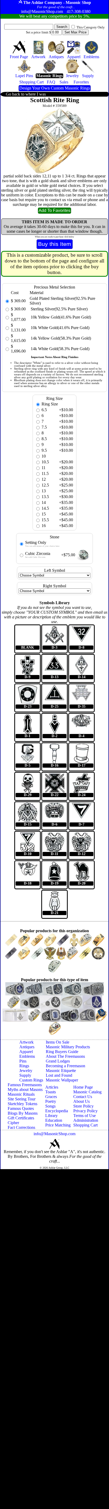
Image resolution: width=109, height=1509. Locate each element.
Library (51, 1115)
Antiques (26, 1047)
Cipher (13, 1122)
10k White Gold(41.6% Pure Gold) (59, 327)
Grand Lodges (58, 1061)
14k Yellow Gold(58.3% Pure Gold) (60, 338)
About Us (81, 1101)
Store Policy (83, 1106)
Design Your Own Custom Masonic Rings (54, 88)
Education (53, 1120)
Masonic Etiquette (61, 1070)
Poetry (50, 1101)
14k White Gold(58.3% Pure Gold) (59, 348)
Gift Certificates (21, 1118)
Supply (25, 1075)
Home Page (83, 1087)
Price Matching (58, 1125)
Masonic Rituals (21, 1094)
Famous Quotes (21, 1108)
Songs (50, 1106)
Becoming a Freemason (65, 1066)
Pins (22, 1061)
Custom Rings (31, 1080)
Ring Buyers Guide (62, 1051)
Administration (85, 1120)
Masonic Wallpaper (62, 1080)
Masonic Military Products (68, 1047)
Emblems (27, 1056)
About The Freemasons (65, 1056)
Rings (24, 1066)
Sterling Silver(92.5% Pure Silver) (59, 309)
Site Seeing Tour (21, 1099)
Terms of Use (84, 1115)
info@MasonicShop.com (54, 1133)
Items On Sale (57, 1042)
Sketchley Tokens (22, 1103)
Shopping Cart (85, 1125)
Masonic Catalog (87, 1092)
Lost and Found (59, 1075)
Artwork (26, 1042)
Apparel (26, 1051)
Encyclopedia (56, 1111)
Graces (51, 1096)
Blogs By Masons (23, 1113)
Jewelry (25, 1070)
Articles (51, 1087)
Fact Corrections (21, 1127)
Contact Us (82, 1096)
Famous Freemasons (25, 1085)
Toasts (50, 1092)
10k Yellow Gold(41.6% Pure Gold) (60, 317)
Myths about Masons (25, 1089)
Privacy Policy (85, 1111)
